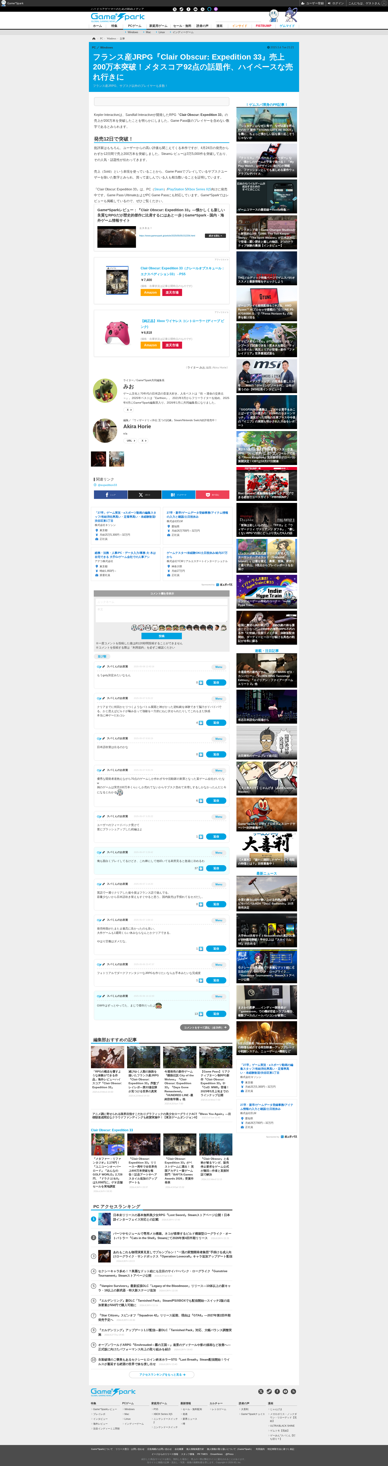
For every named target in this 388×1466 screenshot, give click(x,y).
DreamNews (216, 1454)
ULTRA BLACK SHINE (282, 1425)
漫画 (219, 25)
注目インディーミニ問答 (106, 1428)
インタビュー (100, 1419)
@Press (230, 1454)
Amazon (150, 292)
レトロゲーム (219, 1409)
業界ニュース (190, 1419)
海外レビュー (100, 1423)
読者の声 (202, 25)
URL (129, 440)
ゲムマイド (287, 25)
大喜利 (244, 1409)
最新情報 (185, 1403)
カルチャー (216, 1403)
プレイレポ (99, 1414)
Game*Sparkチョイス (253, 1414)
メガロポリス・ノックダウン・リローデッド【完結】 (283, 1417)
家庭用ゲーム (158, 25)
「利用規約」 (138, 647)
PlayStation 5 (177, 189)
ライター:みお (196, 367)
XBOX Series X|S (163, 1414)
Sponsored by (208, 584)
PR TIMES (202, 1454)
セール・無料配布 (192, 1409)
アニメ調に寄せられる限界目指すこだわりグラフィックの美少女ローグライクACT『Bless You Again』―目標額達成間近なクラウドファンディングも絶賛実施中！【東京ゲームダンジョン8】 (161, 1115)
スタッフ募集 (187, 1454)
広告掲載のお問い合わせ (159, 1449)
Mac (148, 32)
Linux (162, 32)
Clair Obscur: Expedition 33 (112, 1130)
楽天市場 (172, 292)
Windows (133, 32)
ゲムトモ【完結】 (280, 1430)
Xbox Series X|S (199, 189)
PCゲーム (134, 25)
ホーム (97, 25)
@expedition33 (107, 485)
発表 (185, 1414)
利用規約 (260, 1449)
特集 (114, 25)
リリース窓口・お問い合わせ (130, 1449)
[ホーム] (93, 38)
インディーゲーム (183, 32)
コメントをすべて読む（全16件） (204, 1027)
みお (128, 386)
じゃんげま (276, 1409)
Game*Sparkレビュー (105, 1409)
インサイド (239, 25)
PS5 (156, 1409)
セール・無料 (182, 25)
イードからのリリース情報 (165, 1454)
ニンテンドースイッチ (166, 1427)
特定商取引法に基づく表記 (281, 1449)
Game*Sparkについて (102, 1449)
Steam (158, 189)
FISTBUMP (263, 25)
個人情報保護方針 (195, 1449)
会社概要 (179, 1449)
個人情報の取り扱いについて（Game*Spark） (230, 1449)
